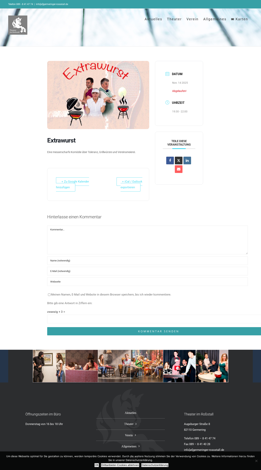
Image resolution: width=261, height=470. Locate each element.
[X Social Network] (178, 160)
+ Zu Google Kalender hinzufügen (72, 184)
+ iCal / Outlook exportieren (131, 184)
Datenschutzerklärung (155, 465)
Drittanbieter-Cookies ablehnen (120, 465)
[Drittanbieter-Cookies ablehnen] (256, 461)
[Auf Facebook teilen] (170, 160)
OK (97, 465)
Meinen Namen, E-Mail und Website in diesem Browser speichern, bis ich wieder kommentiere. (111, 294)
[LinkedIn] (187, 160)
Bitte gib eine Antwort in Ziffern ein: (69, 303)
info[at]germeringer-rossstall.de (52, 4)
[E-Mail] (178, 169)
